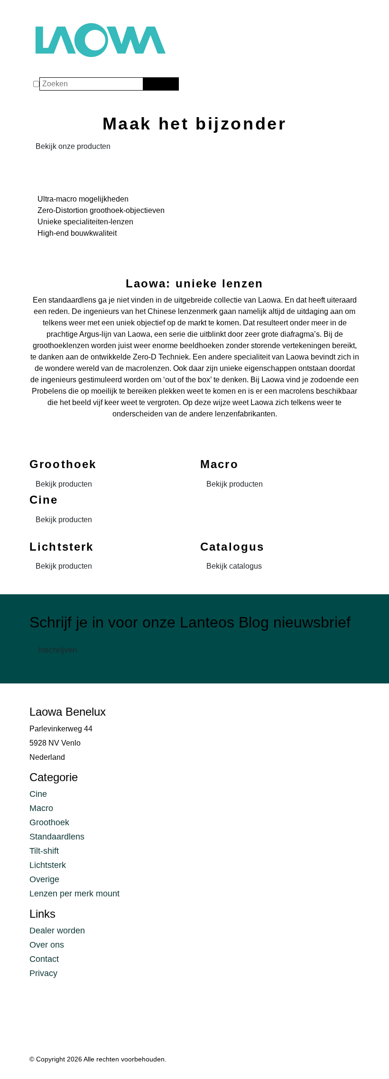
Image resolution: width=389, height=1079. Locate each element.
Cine (38, 794)
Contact (44, 959)
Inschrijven (57, 650)
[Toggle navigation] (38, 10)
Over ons (46, 945)
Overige (44, 879)
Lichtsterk (47, 865)
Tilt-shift (44, 851)
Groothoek (49, 822)
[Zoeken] (149, 84)
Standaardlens (56, 836)
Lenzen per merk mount (74, 893)
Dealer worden (57, 930)
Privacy (43, 973)
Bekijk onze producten (73, 146)
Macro (41, 808)
